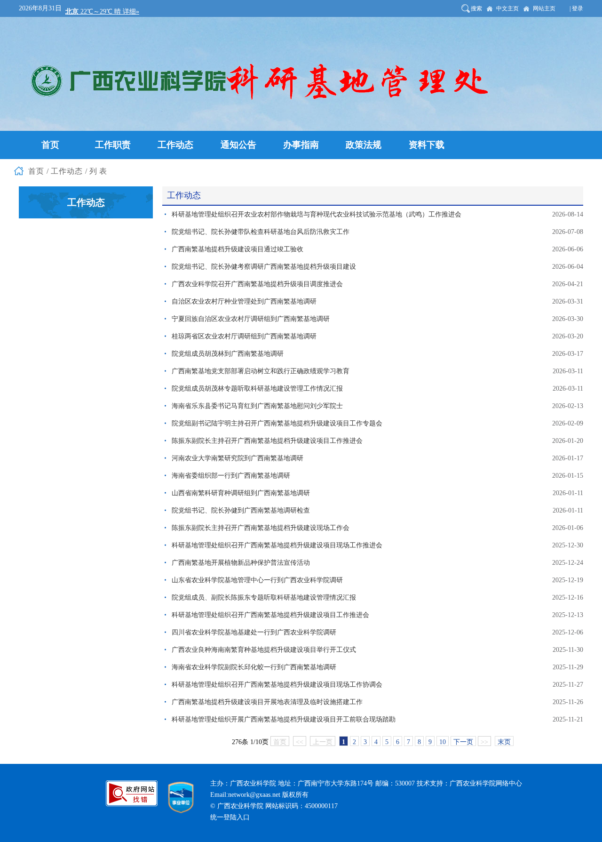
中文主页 (507, 8)
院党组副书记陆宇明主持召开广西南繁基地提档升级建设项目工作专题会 (277, 423)
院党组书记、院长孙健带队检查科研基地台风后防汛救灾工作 (260, 231)
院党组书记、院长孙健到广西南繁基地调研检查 (241, 510)
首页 (279, 742)
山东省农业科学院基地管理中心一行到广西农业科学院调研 (257, 580)
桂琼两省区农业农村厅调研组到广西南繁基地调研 (244, 336)
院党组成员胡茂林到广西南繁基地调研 (228, 353)
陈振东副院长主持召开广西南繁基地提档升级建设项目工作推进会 (267, 440)
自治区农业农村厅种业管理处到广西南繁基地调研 (244, 301)
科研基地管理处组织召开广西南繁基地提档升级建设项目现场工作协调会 (277, 684)
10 (442, 742)
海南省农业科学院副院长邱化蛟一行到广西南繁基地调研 (254, 667)
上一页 (323, 742)
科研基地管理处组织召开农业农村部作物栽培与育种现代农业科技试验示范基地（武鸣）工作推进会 (316, 214)
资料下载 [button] (426, 145)
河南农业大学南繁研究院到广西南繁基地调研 (237, 458)
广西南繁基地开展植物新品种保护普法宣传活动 (241, 562)
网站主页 (544, 8)
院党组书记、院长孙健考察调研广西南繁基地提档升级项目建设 (264, 266)
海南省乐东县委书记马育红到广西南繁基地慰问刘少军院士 (257, 405)
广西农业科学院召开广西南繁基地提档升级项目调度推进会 (257, 284)
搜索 (476, 8)
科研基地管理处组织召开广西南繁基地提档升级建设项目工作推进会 (270, 614)
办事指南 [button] (301, 145)
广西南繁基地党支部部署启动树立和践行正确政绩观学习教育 (260, 371)
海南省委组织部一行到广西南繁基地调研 (231, 475)
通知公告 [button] (238, 145)
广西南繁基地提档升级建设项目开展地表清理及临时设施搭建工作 (267, 702)
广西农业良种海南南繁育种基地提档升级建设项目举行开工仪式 (264, 649)
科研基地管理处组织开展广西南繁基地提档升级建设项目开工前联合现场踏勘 (284, 719)
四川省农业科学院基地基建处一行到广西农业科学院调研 (254, 632)
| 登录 (576, 8)
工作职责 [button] (113, 145)
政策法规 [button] (363, 145)
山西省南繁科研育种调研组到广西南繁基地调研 (241, 493)
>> (484, 742)
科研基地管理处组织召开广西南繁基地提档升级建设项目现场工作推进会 (277, 545)
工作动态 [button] (175, 145)
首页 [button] (50, 145)
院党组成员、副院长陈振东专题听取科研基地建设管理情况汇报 (264, 597)
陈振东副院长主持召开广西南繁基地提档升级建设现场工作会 (260, 527)
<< (299, 742)
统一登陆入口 (230, 817)
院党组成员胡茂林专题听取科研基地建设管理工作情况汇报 (257, 388)
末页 (504, 742)
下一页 (463, 742)
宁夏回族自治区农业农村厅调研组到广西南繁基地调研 (251, 318)
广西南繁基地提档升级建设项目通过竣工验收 (237, 249)
